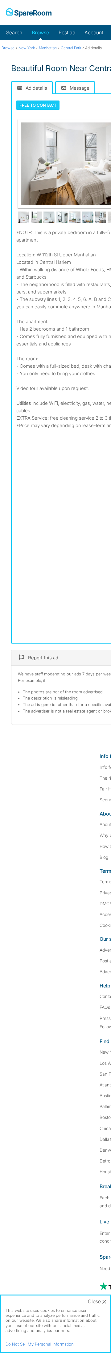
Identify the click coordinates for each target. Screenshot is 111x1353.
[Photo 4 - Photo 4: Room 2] (49, 217)
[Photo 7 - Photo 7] (87, 217)
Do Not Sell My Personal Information (40, 1344)
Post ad (67, 32)
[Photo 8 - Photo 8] (100, 217)
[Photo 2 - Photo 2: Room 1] (23, 217)
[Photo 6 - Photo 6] (75, 217)
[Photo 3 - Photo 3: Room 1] (36, 217)
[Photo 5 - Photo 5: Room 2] (62, 217)
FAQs (105, 1007)
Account (93, 32)
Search (14, 32)
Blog (104, 857)
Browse (40, 32)
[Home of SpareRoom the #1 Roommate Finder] (28, 12)
